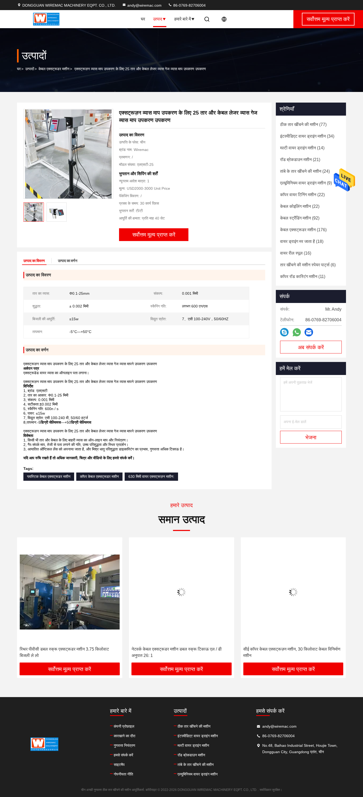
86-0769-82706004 (189, 5)
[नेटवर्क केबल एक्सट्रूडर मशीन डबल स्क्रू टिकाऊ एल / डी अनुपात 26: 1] (182, 592)
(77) (303, 124)
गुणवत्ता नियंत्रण (124, 745)
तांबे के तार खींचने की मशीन (196, 764)
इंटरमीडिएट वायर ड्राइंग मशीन (198, 736)
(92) (299, 218)
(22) (302, 194)
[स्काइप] (284, 332)
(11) (302, 276)
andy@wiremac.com (144, 5)
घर (143, 19)
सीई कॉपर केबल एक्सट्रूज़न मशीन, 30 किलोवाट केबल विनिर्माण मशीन (291, 652)
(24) (305, 171)
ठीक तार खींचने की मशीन (194, 726)
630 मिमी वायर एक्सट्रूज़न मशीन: (151, 476)
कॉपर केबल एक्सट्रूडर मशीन (99, 476)
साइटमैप (119, 764)
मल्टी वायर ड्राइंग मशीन (193, 745)
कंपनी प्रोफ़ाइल (124, 726)
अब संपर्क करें (311, 347)
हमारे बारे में (182, 19)
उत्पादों (29, 69)
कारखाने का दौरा (124, 736)
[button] (26, 602)
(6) (308, 265)
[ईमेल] (308, 332)
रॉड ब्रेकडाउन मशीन (191, 755)
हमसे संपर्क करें (123, 755)
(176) (303, 229)
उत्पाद (157, 19)
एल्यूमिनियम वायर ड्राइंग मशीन (198, 774)
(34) (307, 136)
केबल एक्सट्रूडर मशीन (54, 69)
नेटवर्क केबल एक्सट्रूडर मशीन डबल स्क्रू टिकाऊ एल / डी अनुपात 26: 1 (177, 652)
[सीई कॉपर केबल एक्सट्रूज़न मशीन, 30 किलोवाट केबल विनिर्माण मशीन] (293, 592)
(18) (301, 241)
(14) (302, 148)
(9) (306, 183)
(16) (295, 253)
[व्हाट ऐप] (296, 332)
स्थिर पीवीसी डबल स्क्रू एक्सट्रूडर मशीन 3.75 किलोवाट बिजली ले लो (64, 652)
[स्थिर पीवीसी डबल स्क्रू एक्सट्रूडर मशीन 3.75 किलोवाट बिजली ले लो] (70, 592)
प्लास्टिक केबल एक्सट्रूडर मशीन (48, 476)
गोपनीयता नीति (123, 774)
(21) (300, 159)
